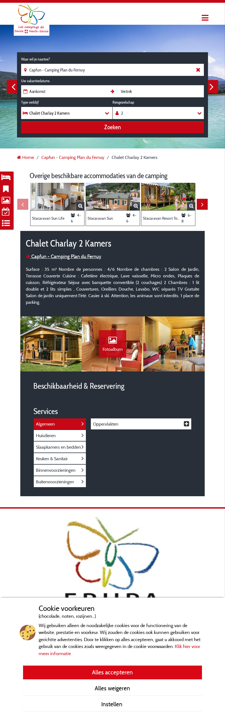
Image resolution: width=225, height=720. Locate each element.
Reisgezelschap (123, 102)
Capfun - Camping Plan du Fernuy (65, 256)
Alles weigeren (112, 688)
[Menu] (204, 18)
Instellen (112, 704)
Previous (13, 86)
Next (211, 86)
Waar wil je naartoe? (35, 59)
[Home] (31, 15)
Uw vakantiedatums (35, 80)
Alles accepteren (112, 672)
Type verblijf (30, 102)
